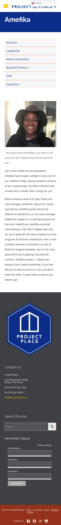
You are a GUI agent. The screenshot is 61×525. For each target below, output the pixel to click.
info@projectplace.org (16, 397)
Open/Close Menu (6, 6)
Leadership (12, 51)
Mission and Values (17, 59)
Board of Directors (17, 67)
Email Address (15, 448)
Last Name (13, 471)
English (37, 3)
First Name (13, 460)
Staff (9, 76)
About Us (11, 42)
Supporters (13, 84)
